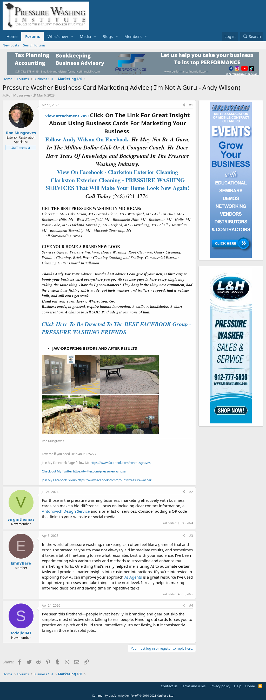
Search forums (34, 45)
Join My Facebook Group (59, 480)
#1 (191, 105)
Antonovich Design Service (66, 511)
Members (133, 36)
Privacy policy (219, 686)
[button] (72, 36)
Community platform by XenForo (133, 695)
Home (11, 36)
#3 (191, 535)
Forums (32, 36)
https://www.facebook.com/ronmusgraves (120, 463)
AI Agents (133, 577)
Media (85, 36)
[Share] (184, 105)
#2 (191, 492)
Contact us (169, 686)
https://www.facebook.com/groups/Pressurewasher (114, 480)
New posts (11, 45)
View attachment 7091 (67, 115)
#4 (191, 605)
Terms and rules (193, 686)
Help (237, 686)
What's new (58, 36)
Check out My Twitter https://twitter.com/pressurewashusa (84, 471)
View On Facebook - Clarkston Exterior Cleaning (117, 172)
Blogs (108, 36)
